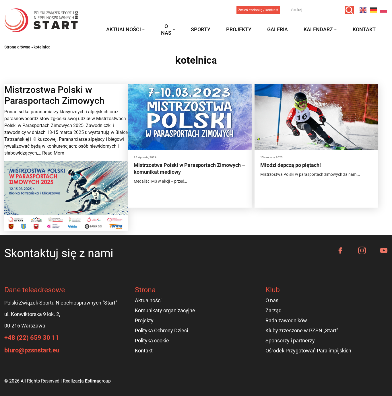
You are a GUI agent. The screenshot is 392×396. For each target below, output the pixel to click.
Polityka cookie (152, 341)
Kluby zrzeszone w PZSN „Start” (301, 330)
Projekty (238, 29)
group (98, 381)
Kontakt (364, 29)
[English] (363, 10)
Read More (53, 153)
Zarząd (273, 310)
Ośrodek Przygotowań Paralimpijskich (308, 351)
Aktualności (123, 29)
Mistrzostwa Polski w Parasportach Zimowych (54, 95)
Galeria (277, 29)
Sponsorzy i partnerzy (290, 341)
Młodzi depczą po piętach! (290, 165)
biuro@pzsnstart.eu (31, 350)
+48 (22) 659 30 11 (31, 337)
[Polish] (384, 10)
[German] (373, 10)
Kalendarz (318, 29)
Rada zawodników (286, 320)
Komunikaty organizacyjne (165, 310)
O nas (166, 29)
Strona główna (17, 47)
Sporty (200, 29)
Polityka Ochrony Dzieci (161, 330)
